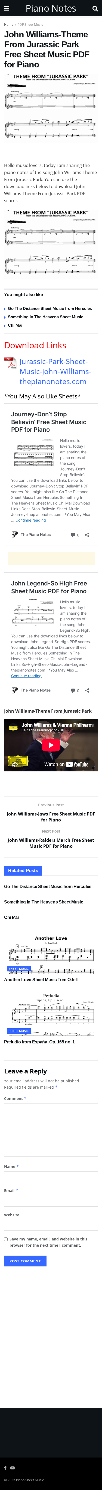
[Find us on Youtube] (12, 1468)
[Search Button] (95, 8)
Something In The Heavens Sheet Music (45, 317)
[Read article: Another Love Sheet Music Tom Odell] (51, 951)
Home (8, 24)
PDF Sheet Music (30, 24)
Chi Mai (15, 325)
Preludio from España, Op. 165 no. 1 (39, 1042)
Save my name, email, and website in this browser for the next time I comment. (48, 1241)
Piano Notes (51, 8)
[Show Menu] (6, 8)
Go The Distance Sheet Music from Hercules (50, 308)
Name (11, 1166)
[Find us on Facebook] (5, 1468)
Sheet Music (19, 969)
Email (11, 1190)
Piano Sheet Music (30, 1480)
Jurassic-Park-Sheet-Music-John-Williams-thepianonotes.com (55, 371)
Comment (15, 1098)
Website (11, 1214)
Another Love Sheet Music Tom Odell (41, 979)
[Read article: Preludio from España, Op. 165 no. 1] (51, 1013)
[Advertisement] (51, 153)
